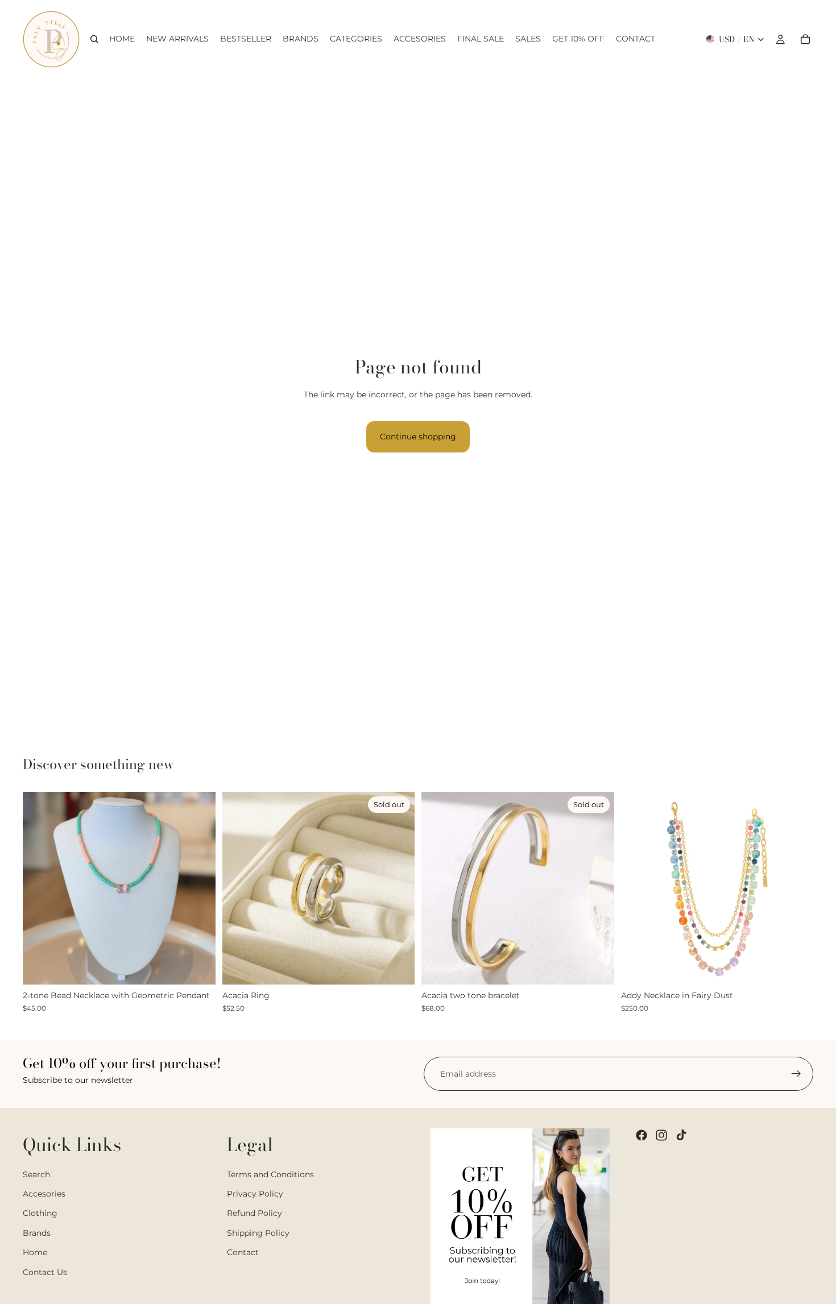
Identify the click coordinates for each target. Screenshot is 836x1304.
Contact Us (45, 1272)
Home (35, 1252)
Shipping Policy (258, 1233)
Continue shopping (418, 436)
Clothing (40, 1214)
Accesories (44, 1194)
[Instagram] (661, 1135)
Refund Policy (254, 1214)
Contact (243, 1252)
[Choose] (198, 967)
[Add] (795, 967)
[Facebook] (641, 1135)
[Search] (94, 39)
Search (36, 1174)
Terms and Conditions (270, 1174)
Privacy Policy (255, 1194)
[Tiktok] (681, 1135)
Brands (37, 1233)
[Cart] (805, 39)
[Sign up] (796, 1074)
